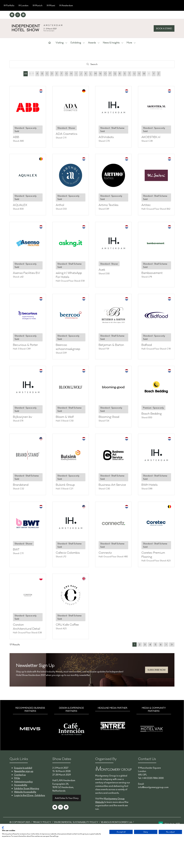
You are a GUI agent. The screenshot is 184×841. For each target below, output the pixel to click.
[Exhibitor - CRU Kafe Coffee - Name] (71, 606)
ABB (16, 137)
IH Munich (37, 5)
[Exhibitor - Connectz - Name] (113, 534)
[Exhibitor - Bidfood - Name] (156, 326)
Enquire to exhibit (23, 767)
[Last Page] (171, 644)
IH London (23, 5)
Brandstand (20, 485)
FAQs (17, 778)
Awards (92, 42)
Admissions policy (23, 781)
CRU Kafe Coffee (67, 625)
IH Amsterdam (66, 5)
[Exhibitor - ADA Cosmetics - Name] (71, 116)
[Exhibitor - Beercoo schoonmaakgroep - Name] (71, 326)
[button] (164, 28)
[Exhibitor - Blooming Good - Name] (113, 396)
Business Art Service (112, 485)
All (25, 73)
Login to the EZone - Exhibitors (29, 795)
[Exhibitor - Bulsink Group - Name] (71, 464)
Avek (102, 270)
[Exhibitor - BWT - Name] (28, 534)
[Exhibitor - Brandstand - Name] (28, 464)
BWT (16, 549)
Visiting (60, 42)
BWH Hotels (149, 485)
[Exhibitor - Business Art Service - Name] (113, 464)
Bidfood (146, 345)
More (129, 42)
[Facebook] (12, 14)
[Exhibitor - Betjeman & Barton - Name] (113, 326)
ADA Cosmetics (66, 134)
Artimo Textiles (108, 205)
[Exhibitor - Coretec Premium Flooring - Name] (156, 534)
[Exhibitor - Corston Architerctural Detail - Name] (28, 606)
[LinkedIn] (23, 14)
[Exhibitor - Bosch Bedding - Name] (156, 396)
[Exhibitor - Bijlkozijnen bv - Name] (28, 396)
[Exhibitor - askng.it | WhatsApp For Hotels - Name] (71, 254)
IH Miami (51, 5)
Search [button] (94, 65)
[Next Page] (166, 644)
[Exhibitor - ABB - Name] (28, 116)
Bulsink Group (65, 485)
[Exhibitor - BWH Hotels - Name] (156, 464)
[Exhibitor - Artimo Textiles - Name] (113, 184)
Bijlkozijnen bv (22, 417)
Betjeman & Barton (111, 345)
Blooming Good (109, 417)
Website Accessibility (25, 791)
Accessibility (20, 784)
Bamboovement (152, 273)
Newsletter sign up (23, 771)
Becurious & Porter (25, 345)
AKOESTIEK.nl (150, 137)
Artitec (146, 205)
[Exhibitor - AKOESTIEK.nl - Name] (156, 116)
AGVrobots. (106, 137)
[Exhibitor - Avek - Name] (113, 254)
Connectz (105, 553)
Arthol (60, 205)
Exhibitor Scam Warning (26, 788)
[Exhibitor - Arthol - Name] (71, 184)
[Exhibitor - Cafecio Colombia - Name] (71, 534)
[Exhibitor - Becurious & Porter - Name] (28, 326)
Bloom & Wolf (65, 417)
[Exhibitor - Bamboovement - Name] (156, 254)
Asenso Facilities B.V (26, 273)
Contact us (20, 774)
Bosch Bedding (151, 414)
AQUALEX (20, 205)
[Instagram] (17, 14)
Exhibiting (76, 42)
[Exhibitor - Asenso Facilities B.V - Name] (28, 254)
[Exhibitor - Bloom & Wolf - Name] (71, 396)
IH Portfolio (9, 5)
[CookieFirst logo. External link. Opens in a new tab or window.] (3, 827)
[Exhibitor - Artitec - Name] (156, 184)
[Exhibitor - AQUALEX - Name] (28, 184)
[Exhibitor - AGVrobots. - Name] (113, 116)
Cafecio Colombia (68, 553)
